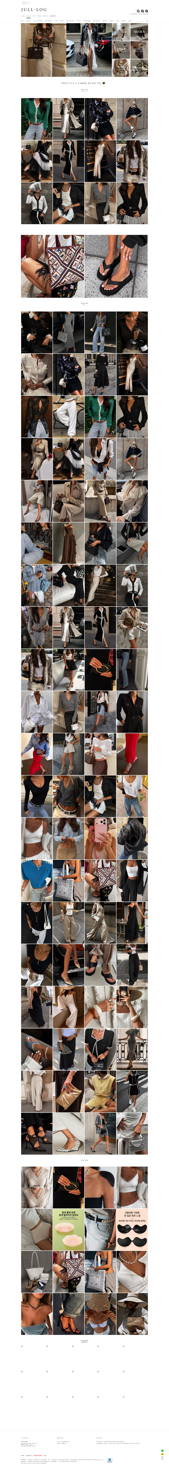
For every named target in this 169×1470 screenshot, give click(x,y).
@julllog (84, 1342)
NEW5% (28, 21)
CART (34, 16)
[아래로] (162, 1459)
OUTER (62, 21)
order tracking (143, 14)
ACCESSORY (96, 21)
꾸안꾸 (129, 21)
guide (45, 1455)
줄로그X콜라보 (48, 21)
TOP (56, 21)
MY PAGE (45, 16)
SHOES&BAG (87, 21)
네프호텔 (104, 21)
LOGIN (23, 16)
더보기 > (84, 91)
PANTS (79, 21)
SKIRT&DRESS (70, 21)
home (22, 1455)
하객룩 (117, 21)
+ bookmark (133, 14)
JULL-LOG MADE (38, 21)
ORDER (39, 16)
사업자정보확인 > (73, 1461)
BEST (22, 21)
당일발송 (124, 21)
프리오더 (111, 21)
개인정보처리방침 (38, 1455)
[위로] (162, 1456)
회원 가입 (28, 16)
